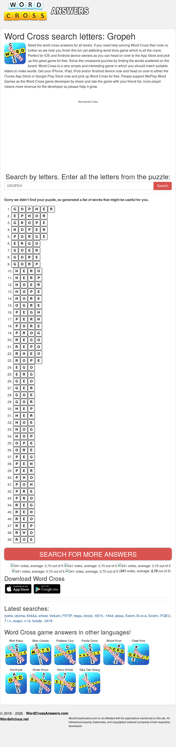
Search (162, 186)
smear (43, 615)
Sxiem (130, 615)
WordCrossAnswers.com (47, 713)
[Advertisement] (88, 135)
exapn (17, 620)
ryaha (8, 615)
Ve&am (55, 615)
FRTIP (67, 615)
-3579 (48, 620)
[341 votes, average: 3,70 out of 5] (37, 565)
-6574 (98, 615)
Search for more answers (88, 554)
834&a (32, 615)
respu (78, 615)
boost (88, 615)
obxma (20, 615)
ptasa (119, 615)
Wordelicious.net (14, 719)
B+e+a (142, 615)
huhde (37, 620)
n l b (27, 620)
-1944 (109, 615)
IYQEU (165, 615)
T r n (7, 620)
